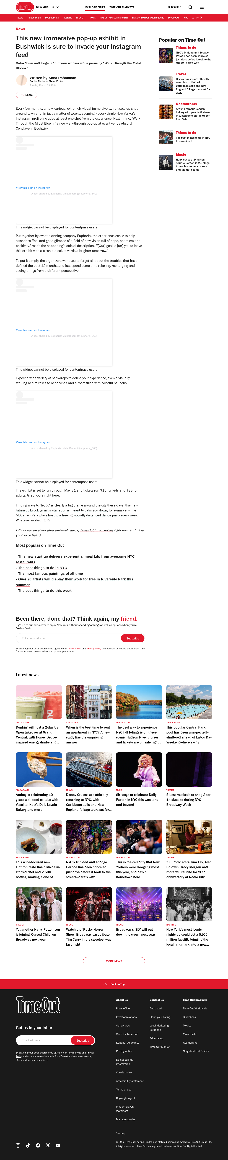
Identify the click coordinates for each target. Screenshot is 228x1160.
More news (114, 961)
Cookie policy (124, 1072)
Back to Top (117, 984)
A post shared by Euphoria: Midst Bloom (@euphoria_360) (64, 193)
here (55, 496)
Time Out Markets (122, 7)
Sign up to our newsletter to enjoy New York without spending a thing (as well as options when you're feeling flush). (76, 627)
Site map (120, 1134)
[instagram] (18, 1145)
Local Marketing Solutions (159, 1028)
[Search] (190, 7)
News (20, 18)
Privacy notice (124, 1051)
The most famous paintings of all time (50, 573)
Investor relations (126, 1017)
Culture (68, 18)
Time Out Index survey (96, 531)
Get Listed (156, 1008)
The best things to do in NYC (42, 568)
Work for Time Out (127, 1034)
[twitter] (48, 1145)
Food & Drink (52, 18)
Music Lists (189, 1034)
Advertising (156, 1038)
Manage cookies (125, 1119)
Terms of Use (74, 649)
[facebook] (38, 1145)
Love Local (173, 18)
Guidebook (189, 1017)
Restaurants (190, 1043)
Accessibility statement (130, 1081)
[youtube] (58, 1145)
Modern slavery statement (125, 1109)
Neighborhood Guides (196, 1051)
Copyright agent (125, 1098)
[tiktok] (28, 1145)
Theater (80, 18)
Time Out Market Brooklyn (114, 18)
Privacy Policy (94, 649)
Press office (123, 1008)
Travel (92, 18)
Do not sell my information (124, 1062)
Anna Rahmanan (62, 78)
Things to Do (34, 18)
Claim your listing (160, 1017)
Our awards (123, 1026)
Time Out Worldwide (195, 1008)
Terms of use (123, 1090)
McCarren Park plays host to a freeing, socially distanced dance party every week (76, 516)
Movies (187, 1026)
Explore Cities (95, 7)
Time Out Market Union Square (148, 18)
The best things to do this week (45, 591)
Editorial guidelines (127, 1043)
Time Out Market (160, 1047)
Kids (186, 18)
